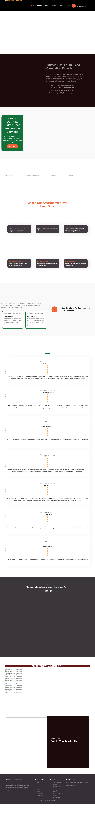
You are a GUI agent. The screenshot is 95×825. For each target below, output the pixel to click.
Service (46, 5)
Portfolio (54, 5)
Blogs (68, 5)
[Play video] (54, 309)
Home (32, 5)
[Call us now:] (74, 6)
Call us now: (79, 5)
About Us (39, 5)
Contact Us (61, 5)
